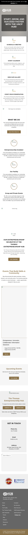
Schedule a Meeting (14, 44)
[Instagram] (14, 6)
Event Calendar (14, 60)
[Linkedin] (16, 6)
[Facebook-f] (12, 6)
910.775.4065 (14, 431)
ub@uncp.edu (14, 439)
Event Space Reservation (14, 94)
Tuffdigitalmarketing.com (10, 532)
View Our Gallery (14, 77)
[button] (24, 10)
